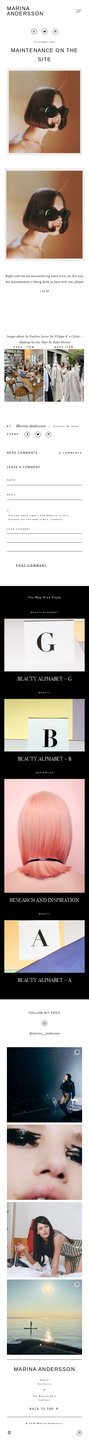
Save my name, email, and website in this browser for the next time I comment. (39, 517)
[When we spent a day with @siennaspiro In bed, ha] (44, 1239)
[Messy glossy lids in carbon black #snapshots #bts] (44, 1162)
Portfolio (44, 1384)
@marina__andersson (44, 1033)
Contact (44, 1400)
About (44, 1380)
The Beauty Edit (44, 1396)
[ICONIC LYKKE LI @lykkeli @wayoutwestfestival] (44, 1084)
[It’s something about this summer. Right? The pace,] (44, 1317)
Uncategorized (44, 42)
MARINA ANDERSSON (25, 11)
